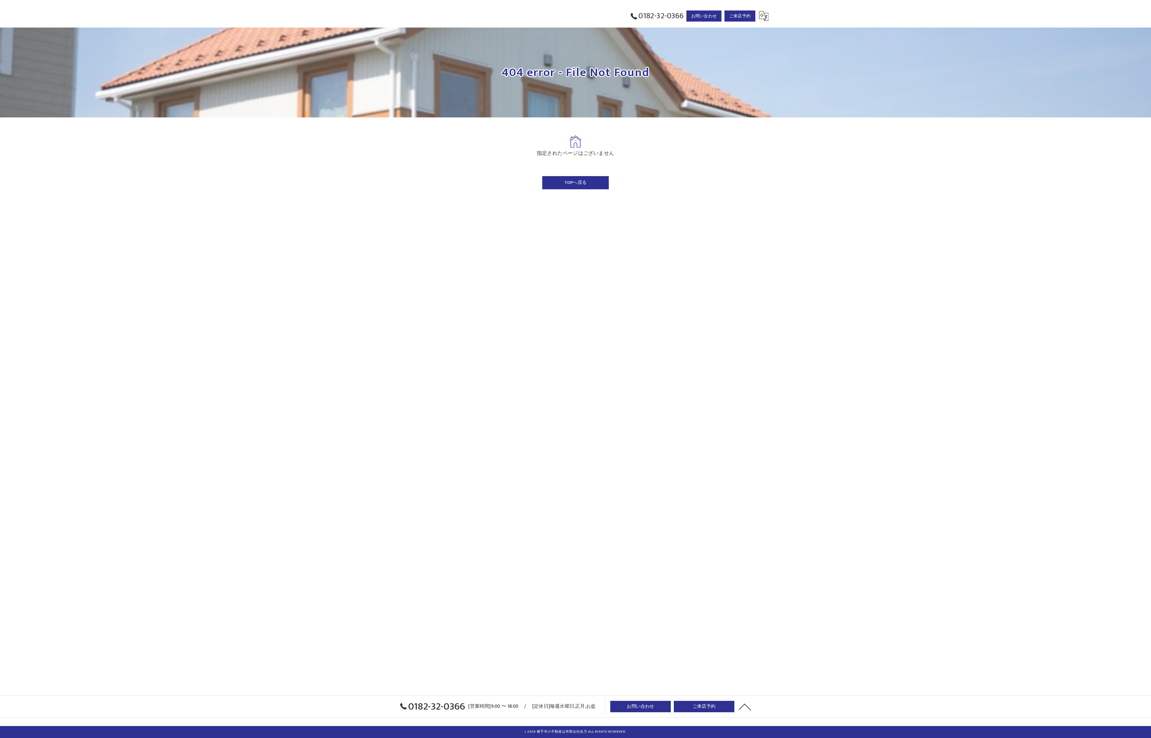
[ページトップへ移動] (745, 707)
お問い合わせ (704, 16)
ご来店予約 (740, 16)
